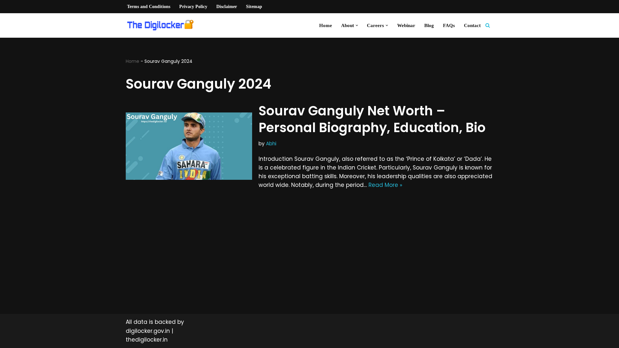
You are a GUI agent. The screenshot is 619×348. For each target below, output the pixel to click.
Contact (472, 25)
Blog (429, 25)
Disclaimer (226, 6)
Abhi (271, 143)
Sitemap (254, 6)
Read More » (385, 185)
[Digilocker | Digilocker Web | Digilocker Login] (163, 25)
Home (325, 25)
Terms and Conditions (148, 6)
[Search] (487, 25)
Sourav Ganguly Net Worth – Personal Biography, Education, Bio (372, 119)
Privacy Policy (193, 6)
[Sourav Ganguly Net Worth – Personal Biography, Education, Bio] (189, 145)
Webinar (406, 25)
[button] (357, 25)
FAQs (449, 25)
